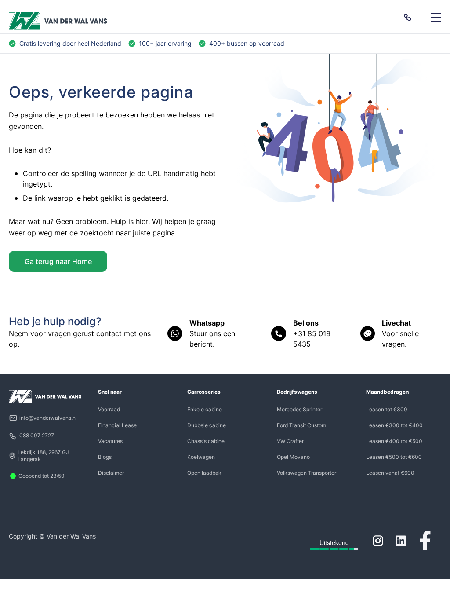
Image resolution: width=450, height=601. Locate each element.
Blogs (105, 457)
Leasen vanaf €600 (390, 472)
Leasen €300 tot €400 (394, 425)
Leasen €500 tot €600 (394, 457)
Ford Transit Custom (301, 425)
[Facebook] (425, 540)
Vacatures (110, 441)
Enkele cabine (204, 409)
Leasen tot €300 (386, 409)
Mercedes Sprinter (299, 409)
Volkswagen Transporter (306, 472)
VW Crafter (290, 441)
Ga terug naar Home (58, 261)
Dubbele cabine (206, 425)
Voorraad (109, 409)
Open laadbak (204, 472)
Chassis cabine (206, 441)
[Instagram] (378, 540)
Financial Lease (117, 425)
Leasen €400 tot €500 (394, 441)
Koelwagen (201, 457)
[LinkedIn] (401, 540)
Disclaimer (111, 472)
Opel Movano (293, 457)
